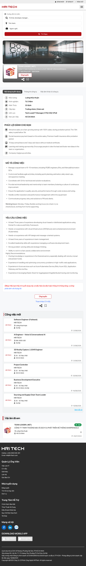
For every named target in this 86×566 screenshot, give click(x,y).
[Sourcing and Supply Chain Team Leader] (8, 400)
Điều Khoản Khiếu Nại (9, 510)
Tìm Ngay (44, 34)
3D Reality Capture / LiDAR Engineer (28, 350)
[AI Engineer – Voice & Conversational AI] (8, 340)
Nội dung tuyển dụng (12, 92)
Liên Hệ (4, 474)
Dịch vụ (4, 494)
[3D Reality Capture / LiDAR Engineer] (8, 355)
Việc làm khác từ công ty (49, 92)
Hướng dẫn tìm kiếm (13, 14)
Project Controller (21, 365)
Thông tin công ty (30, 92)
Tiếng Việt (79, 2)
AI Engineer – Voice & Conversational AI (29, 335)
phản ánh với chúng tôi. (13, 288)
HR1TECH (18, 323)
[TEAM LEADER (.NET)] (8, 430)
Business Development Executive (27, 380)
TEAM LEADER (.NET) (27, 66)
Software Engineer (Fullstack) (26, 320)
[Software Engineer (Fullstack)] (8, 325)
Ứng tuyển (25, 75)
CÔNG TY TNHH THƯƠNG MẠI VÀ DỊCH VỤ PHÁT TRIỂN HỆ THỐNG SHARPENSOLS (42, 69)
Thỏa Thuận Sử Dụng (9, 507)
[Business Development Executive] (8, 385)
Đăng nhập (60, 2)
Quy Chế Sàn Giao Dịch (9, 513)
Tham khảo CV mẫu (43, 301)
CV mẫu (4, 469)
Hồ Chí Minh (30, 117)
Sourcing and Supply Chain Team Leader (30, 395)
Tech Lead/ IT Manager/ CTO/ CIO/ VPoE (41, 113)
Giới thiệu (5, 472)
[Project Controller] (8, 370)
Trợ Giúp (4, 516)
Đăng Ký (70, 2)
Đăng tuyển (5, 488)
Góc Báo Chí (6, 477)
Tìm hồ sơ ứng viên (8, 491)
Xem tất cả (78, 410)
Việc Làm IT (5, 466)
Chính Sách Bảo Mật (8, 504)
